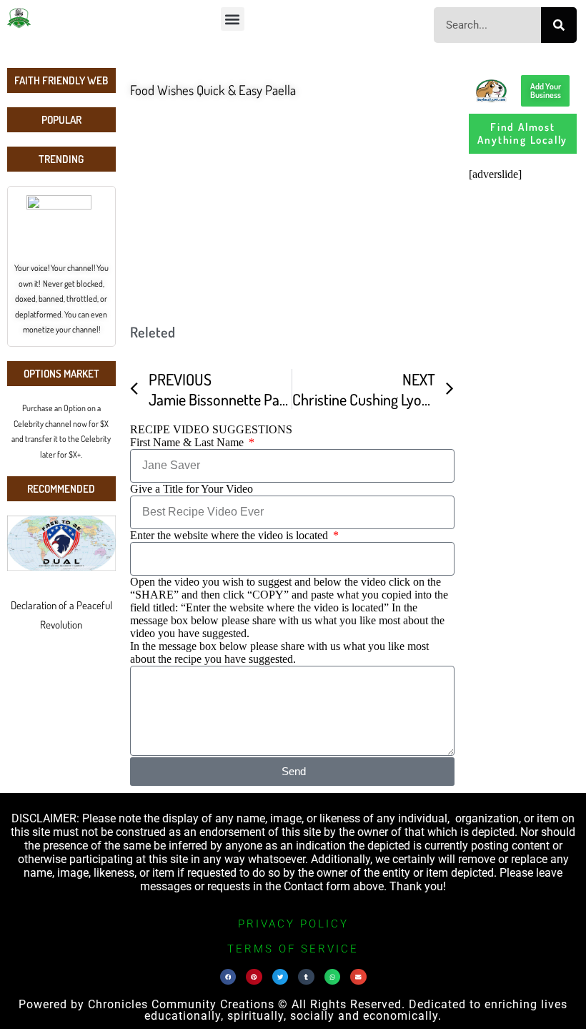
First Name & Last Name (188, 442)
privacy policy (293, 923)
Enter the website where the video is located (230, 535)
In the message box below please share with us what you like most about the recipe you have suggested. (279, 652)
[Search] (559, 25)
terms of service (293, 948)
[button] (232, 19)
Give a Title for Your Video (191, 489)
